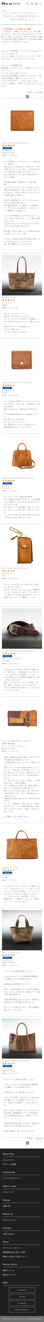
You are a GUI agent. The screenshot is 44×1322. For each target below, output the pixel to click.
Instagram (22, 1303)
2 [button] (30, 97)
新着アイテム (8, 1270)
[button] (41, 96)
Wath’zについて (10, 1220)
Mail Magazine (22, 1310)
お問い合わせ (8, 1234)
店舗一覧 (7, 1206)
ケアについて (8, 1192)
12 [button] (37, 97)
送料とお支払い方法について (15, 1257)
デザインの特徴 (9, 1164)
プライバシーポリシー (12, 1248)
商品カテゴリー (9, 1275)
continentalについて (12, 1178)
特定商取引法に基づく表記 (14, 1252)
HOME (4, 11)
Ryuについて (8, 1160)
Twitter (22, 1297)
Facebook (22, 1290)
